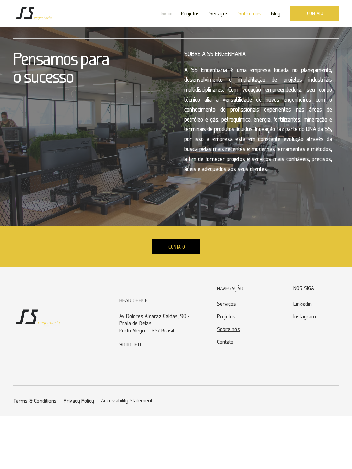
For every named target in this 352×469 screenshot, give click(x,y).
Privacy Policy (79, 400)
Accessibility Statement (126, 400)
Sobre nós (228, 328)
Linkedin (302, 303)
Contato (225, 341)
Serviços (226, 303)
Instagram (304, 316)
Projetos (226, 316)
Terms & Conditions (35, 400)
